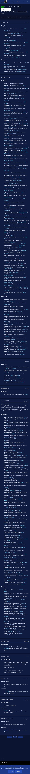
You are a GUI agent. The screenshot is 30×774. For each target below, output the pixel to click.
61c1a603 (10, 160)
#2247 (26, 162)
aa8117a (6, 530)
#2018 (8, 549)
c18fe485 (6, 200)
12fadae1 (6, 163)
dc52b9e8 (10, 190)
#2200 (19, 69)
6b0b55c (6, 710)
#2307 (12, 177)
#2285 (6, 145)
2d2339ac (6, 87)
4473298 (24, 603)
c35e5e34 (26, 326)
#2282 (6, 197)
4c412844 (6, 115)
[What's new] (24, 2)
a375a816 (6, 30)
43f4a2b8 (15, 127)
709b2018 (6, 37)
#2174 (14, 380)
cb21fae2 (6, 173)
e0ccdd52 (20, 258)
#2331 (25, 28)
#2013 (14, 552)
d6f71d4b (6, 344)
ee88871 (24, 579)
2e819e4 (6, 628)
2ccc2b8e (6, 170)
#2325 (6, 268)
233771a (19, 480)
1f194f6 (11, 375)
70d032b (20, 537)
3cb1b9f (10, 598)
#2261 (22, 213)
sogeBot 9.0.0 (5, 401)
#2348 (23, 45)
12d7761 (10, 631)
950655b (11, 510)
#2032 (8, 534)
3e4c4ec (25, 554)
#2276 (6, 160)
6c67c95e (25, 123)
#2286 (24, 168)
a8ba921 (26, 575)
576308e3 (12, 242)
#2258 (10, 118)
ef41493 (21, 589)
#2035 (8, 580)
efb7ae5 (23, 482)
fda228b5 (10, 110)
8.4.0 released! (5, 656)
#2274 (11, 130)
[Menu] (2, 2)
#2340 (21, 35)
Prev (10, 736)
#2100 (14, 444)
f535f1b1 (6, 68)
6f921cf (6, 524)
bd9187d (6, 444)
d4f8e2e (6, 372)
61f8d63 (6, 434)
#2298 (19, 349)
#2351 (11, 33)
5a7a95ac (6, 137)
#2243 (20, 123)
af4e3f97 (24, 250)
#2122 (14, 434)
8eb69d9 (8, 427)
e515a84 (19, 377)
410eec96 (6, 203)
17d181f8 (6, 257)
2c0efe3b (19, 311)
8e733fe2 (6, 43)
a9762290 (6, 225)
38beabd (6, 569)
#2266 (23, 198)
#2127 (5, 484)
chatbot (18, 11)
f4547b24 (6, 333)
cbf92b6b (6, 64)
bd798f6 (6, 545)
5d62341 (22, 430)
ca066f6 (6, 424)
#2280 (6, 275)
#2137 (14, 560)
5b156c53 (23, 69)
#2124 (26, 464)
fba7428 (6, 514)
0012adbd (6, 210)
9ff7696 (21, 611)
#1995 (8, 420)
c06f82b (6, 557)
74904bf (26, 465)
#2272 (9, 157)
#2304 (22, 192)
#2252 (6, 218)
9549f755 (6, 122)
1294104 (21, 542)
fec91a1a (15, 118)
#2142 (18, 631)
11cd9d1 (6, 507)
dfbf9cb (19, 455)
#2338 (12, 57)
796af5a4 (16, 272)
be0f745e (25, 329)
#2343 (18, 71)
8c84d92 (6, 616)
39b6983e (6, 304)
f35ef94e (6, 153)
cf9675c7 (6, 90)
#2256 (6, 282)
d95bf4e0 (15, 50)
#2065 (5, 591)
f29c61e (6, 447)
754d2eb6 (25, 148)
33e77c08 (10, 145)
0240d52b (10, 218)
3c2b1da (22, 525)
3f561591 (10, 282)
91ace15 (26, 394)
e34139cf (6, 103)
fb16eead (26, 328)
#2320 (25, 120)
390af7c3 (24, 222)
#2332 (24, 66)
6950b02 (10, 572)
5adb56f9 (14, 157)
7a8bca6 (20, 429)
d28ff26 (6, 459)
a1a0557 (6, 560)
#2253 (26, 152)
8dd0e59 (6, 504)
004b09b (6, 437)
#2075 (14, 557)
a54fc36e (10, 275)
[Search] (28, 2)
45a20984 (16, 33)
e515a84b (19, 247)
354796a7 (25, 309)
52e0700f (6, 53)
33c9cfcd (22, 265)
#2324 (19, 250)
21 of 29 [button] (15, 736)
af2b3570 (13, 93)
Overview (3, 17)
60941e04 (23, 71)
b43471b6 (6, 140)
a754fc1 (26, 419)
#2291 (25, 277)
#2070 (19, 490)
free (22, 11)
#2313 (22, 351)
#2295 (8, 93)
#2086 (14, 530)
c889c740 (25, 287)
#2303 (20, 287)
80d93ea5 (6, 238)
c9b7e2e (24, 527)
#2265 (25, 343)
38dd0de (12, 490)
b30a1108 (23, 341)
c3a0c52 (6, 368)
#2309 (22, 98)
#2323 (6, 190)
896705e (6, 609)
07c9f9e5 (19, 180)
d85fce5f (12, 339)
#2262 (14, 180)
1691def (25, 564)
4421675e (23, 243)
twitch (2, 13)
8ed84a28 (15, 183)
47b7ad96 (6, 262)
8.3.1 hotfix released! (7, 719)
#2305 (24, 85)
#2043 (13, 447)
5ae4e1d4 (12, 308)
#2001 (26, 455)
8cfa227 (23, 599)
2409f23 (26, 417)
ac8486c (21, 460)
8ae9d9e (6, 730)
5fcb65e (9, 474)
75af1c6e (6, 290)
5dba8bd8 (6, 232)
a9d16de (18, 604)
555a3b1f (6, 193)
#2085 (14, 450)
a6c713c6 (19, 167)
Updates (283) (11, 17)
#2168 (14, 368)
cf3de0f (6, 517)
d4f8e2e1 (6, 228)
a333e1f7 (23, 150)
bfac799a (26, 147)
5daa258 (6, 552)
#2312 (26, 88)
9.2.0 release (4, 22)
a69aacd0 (21, 83)
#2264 (26, 288)
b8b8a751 (6, 321)
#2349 (10, 50)
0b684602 (10, 187)
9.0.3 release (4, 361)
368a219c (14, 40)
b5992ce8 (22, 354)
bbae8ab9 (6, 293)
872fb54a (20, 346)
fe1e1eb (25, 582)
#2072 (8, 577)
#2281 (26, 237)
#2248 (19, 222)
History (25, 17)
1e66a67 (6, 470)
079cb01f (23, 263)
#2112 (14, 507)
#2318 (6, 187)
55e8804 (20, 574)
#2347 (26, 52)
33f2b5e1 (17, 97)
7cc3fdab (6, 336)
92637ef (6, 520)
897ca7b (23, 467)
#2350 (26, 42)
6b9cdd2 (23, 547)
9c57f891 (11, 142)
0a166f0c (6, 253)
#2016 (19, 510)
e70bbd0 (6, 494)
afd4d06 (6, 450)
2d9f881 (20, 633)
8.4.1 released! (5, 641)
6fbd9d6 (18, 464)
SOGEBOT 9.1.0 (5, 77)
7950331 (20, 499)
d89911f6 (6, 215)
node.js (25, 11)
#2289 (10, 183)
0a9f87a (19, 535)
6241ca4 (24, 562)
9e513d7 (6, 647)
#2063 (14, 437)
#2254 (20, 212)
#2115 (14, 628)
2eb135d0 (24, 212)
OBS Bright (4, 762)
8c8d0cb (6, 487)
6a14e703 (6, 278)
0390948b (12, 207)
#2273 (8, 133)
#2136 (18, 572)
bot (15, 11)
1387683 (10, 497)
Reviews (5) (19, 17)
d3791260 (9, 324)
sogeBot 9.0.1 (5, 388)
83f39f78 (6, 314)
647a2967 (6, 47)
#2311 (6, 285)
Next (19, 736)
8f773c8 (6, 621)
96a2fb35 (6, 353)
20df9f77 (24, 349)
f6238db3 (10, 197)
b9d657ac (10, 268)
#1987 (13, 524)
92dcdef (11, 477)
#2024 (13, 517)
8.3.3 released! (5, 678)
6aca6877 (25, 112)
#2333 (26, 63)
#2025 (8, 565)
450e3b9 (22, 618)
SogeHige (4, 11)
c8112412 (16, 130)
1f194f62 (12, 235)
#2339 (9, 40)
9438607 (25, 606)
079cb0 (22, 382)
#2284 (24, 292)
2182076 (6, 691)
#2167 (19, 375)
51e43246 (11, 301)
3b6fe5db (13, 318)
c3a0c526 (9, 107)
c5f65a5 (6, 440)
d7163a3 (25, 539)
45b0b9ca (10, 285)
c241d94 (6, 648)
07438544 (21, 245)
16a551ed (17, 57)
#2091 (5, 500)
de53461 (23, 532)
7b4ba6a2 (17, 177)
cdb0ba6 (22, 454)
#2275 (6, 110)
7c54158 (23, 584)
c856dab (6, 594)
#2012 (8, 540)
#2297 (25, 331)
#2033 (8, 634)
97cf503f (13, 133)
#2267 (11, 272)
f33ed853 (25, 348)
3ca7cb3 (20, 452)
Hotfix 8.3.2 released (7, 699)
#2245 (24, 102)
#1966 (8, 601)
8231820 (11, 624)
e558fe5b (6, 100)
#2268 (10, 127)
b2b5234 (22, 613)
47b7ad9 (6, 380)
